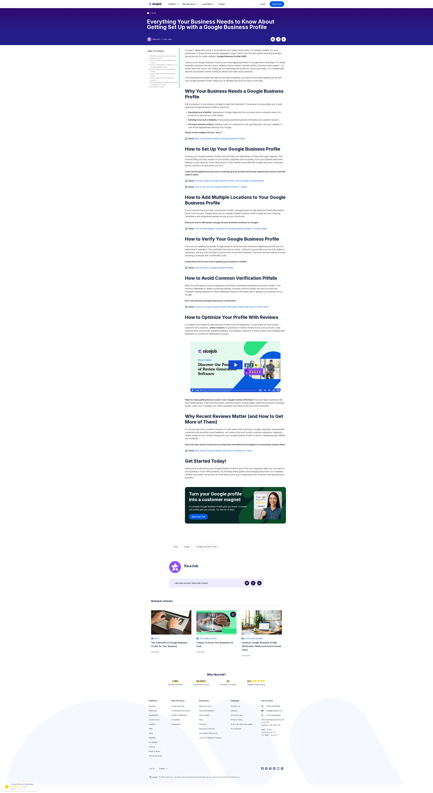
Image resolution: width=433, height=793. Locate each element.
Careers (234, 711)
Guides (187, 547)
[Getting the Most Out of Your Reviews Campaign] (237, 390)
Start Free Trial (198, 517)
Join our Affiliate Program (210, 738)
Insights (152, 724)
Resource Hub (205, 706)
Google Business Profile (206, 547)
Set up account (155, 756)
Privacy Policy (237, 720)
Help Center (204, 715)
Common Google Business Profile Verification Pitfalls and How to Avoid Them (231, 307)
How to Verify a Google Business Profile (213, 268)
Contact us (235, 706)
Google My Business (254, 638)
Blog (154, 13)
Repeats (152, 738)
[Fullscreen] (278, 390)
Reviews (152, 706)
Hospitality (175, 720)
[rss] (282, 768)
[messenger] (266, 768)
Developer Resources (208, 733)
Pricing (152, 747)
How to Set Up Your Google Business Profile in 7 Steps (220, 187)
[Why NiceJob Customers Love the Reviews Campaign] (214, 390)
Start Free (276, 4)
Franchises (176, 724)
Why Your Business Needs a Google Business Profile (219, 138)
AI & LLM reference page (241, 724)
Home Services (177, 706)
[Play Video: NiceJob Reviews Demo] (235, 364)
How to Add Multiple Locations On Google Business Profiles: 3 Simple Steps (230, 228)
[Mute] (265, 390)
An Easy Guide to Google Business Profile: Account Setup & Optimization (229, 181)
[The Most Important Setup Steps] (204, 390)
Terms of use (236, 715)
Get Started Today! (157, 87)
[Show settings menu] (269, 390)
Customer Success (208, 638)
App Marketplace (206, 711)
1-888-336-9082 (273, 706)
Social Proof (154, 720)
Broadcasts (153, 715)
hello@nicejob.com (274, 711)
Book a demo (154, 751)
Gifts (151, 729)
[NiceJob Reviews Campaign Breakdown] (218, 390)
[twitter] (273, 39)
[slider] (229, 390)
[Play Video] (192, 390)
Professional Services (180, 711)
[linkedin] (283, 39)
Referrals (153, 711)
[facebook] (278, 39)
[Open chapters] (274, 390)
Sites (151, 733)
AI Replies (153, 742)
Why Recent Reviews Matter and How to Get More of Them (223, 450)
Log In (262, 4)
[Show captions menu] (260, 390)
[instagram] (270, 768)
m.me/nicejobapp (273, 715)
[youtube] (278, 768)
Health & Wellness (179, 715)
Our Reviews (236, 729)
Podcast (202, 724)
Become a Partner (207, 729)
